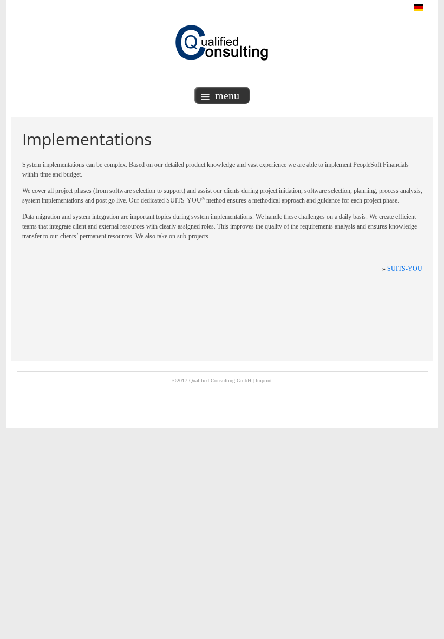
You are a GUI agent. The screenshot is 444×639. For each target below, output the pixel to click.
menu (227, 95)
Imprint (264, 380)
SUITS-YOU (404, 268)
